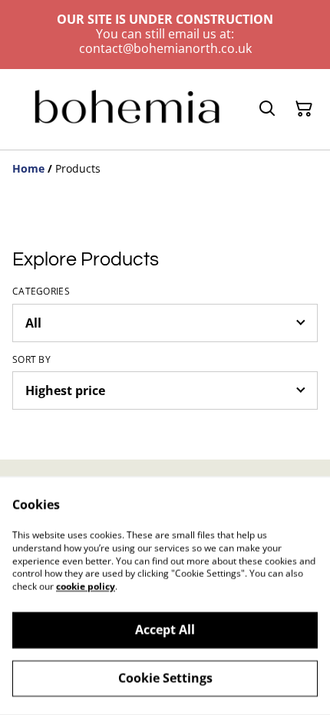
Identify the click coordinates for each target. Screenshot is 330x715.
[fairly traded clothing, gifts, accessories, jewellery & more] (125, 109)
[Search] (267, 109)
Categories (41, 291)
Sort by (31, 359)
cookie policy (85, 586)
